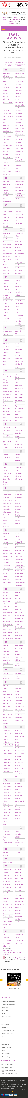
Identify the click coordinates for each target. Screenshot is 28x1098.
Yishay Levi (18, 872)
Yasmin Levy (6, 893)
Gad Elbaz (6, 347)
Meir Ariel (6, 559)
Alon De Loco (7, 131)
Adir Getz (5, 93)
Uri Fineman (6, 855)
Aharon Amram (7, 105)
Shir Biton (18, 759)
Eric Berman (18, 295)
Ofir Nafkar (6, 648)
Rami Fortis (6, 697)
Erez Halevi (18, 292)
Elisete (5, 321)
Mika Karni (6, 579)
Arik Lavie (18, 93)
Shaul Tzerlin (18, 733)
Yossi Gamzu (18, 913)
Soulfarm (17, 798)
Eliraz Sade (6, 318)
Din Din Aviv (18, 244)
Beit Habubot (7, 196)
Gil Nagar (17, 355)
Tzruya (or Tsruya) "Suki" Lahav (19, 842)
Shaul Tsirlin (18, 730)
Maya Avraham (7, 553)
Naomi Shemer (7, 612)
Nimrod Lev (18, 609)
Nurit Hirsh (18, 638)
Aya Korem (18, 165)
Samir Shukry (7, 733)
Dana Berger (6, 239)
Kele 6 (5, 470)
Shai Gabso (6, 756)
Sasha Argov (6, 750)
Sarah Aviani (6, 742)
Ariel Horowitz (19, 82)
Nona (16, 632)
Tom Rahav (18, 834)
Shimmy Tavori (19, 751)
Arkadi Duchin (19, 102)
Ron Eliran (18, 694)
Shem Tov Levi (19, 736)
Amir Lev (5, 163)
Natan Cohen (7, 627)
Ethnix (17, 306)
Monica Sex (18, 562)
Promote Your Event (10, 1070)
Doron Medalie (19, 253)
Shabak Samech (7, 753)
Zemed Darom (19, 934)
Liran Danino (18, 518)
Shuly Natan (18, 786)
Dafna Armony (7, 233)
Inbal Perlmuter (19, 430)
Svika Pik (17, 815)
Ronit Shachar (19, 715)
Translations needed (8, 1036)
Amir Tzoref (6, 165)
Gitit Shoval (18, 364)
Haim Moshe (6, 414)
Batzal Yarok (6, 193)
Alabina (5, 119)
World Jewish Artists (8, 1017)
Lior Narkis (18, 512)
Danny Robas (7, 256)
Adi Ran (5, 90)
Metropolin (6, 568)
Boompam (18, 193)
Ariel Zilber (18, 85)
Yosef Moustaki (19, 904)
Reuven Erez (7, 717)
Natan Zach (6, 635)
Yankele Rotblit (7, 881)
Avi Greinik (18, 111)
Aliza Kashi (6, 128)
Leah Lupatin (7, 503)
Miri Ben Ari (18, 542)
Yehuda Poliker (7, 916)
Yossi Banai (18, 910)
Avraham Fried (19, 151)
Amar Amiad (6, 139)
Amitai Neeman (19, 73)
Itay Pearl (17, 436)
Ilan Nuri (5, 444)
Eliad (4, 315)
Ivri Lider (17, 439)
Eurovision (5, 1027)
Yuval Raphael (19, 922)
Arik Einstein (18, 90)
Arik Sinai (17, 96)
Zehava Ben (6, 946)
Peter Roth (18, 673)
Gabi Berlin (6, 344)
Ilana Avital (6, 447)
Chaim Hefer (6, 209)
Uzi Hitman (18, 852)
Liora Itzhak (18, 515)
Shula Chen (18, 783)
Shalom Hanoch (7, 765)
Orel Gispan (18, 648)
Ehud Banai (6, 298)
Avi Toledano (19, 125)
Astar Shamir (18, 108)
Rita (16, 686)
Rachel (5, 691)
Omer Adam (6, 666)
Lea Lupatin (6, 497)
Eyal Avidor (18, 318)
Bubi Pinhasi (18, 199)
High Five (17, 420)
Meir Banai (6, 562)
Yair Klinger (6, 875)
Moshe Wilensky (20, 582)
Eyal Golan (18, 321)
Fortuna (5, 334)
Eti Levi (17, 309)
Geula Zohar (18, 344)
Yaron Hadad (6, 890)
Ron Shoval (18, 697)
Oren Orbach (18, 651)
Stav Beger (18, 807)
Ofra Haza (6, 657)
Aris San (17, 99)
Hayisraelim (18, 406)
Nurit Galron (18, 635)
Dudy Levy (18, 273)
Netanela (17, 604)
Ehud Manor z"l (7, 301)
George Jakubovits (20, 958)
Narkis (5, 618)
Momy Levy (18, 556)
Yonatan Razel (19, 884)
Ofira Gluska (6, 651)
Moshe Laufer (19, 576)
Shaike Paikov (7, 762)
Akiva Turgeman (8, 116)
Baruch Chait (6, 184)
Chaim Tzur (6, 217)
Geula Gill (5, 364)
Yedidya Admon (7, 896)
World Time (8, 1067)
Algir (4, 122)
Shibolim (17, 745)
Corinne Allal (18, 223)
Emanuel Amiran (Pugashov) (18, 283)
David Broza (6, 270)
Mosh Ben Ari (19, 571)
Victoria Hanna (7, 862)
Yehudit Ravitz (7, 921)
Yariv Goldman (7, 887)
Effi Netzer (6, 289)
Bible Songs (5, 1044)
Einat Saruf (6, 304)
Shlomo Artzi (7, 795)
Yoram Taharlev (19, 898)
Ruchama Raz (19, 720)
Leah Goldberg (7, 500)
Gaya (4, 361)
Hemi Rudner (19, 417)
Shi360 (17, 742)
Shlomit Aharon (7, 792)
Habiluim (5, 382)
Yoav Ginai (18, 875)
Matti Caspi (6, 550)
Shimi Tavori (18, 748)
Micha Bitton (7, 571)
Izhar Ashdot (18, 445)
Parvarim (5, 673)
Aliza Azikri (6, 125)
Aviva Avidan (18, 145)
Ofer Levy (6, 645)
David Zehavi (19, 233)
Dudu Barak (18, 265)
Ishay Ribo (18, 433)
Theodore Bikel (7, 842)
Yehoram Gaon (7, 904)
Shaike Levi (6, 759)
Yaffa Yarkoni (7, 869)
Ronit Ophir (18, 709)
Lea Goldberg (7, 494)
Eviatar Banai (19, 315)
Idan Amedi (6, 427)
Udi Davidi (6, 852)
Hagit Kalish (6, 408)
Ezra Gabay (18, 324)
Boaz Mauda (18, 187)
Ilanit (16, 427)
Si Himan (17, 789)
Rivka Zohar (18, 688)
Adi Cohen (6, 87)
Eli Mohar (5, 312)
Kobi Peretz (18, 479)
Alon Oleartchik (7, 137)
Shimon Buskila (19, 754)
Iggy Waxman (7, 441)
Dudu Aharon (19, 262)
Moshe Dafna (19, 573)
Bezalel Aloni (19, 184)
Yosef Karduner (19, 901)
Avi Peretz (18, 122)
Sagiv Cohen (6, 730)
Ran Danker (6, 706)
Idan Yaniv (6, 439)
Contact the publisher (14, 1092)
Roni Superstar (19, 706)
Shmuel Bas (6, 812)
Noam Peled (18, 630)
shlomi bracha (7, 783)
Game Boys (6, 358)
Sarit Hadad (6, 748)
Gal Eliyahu (6, 349)
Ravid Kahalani (7, 714)
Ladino (4, 1050)
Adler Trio (6, 99)
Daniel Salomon (7, 253)
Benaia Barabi (7, 201)
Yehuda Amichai (7, 907)
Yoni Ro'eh (18, 896)
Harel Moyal (18, 397)
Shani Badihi (6, 771)
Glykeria (17, 367)
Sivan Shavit (18, 792)
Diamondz (18, 241)
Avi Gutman (18, 113)
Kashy (4, 467)
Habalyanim (6, 380)
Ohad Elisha (6, 660)
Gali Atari (5, 355)
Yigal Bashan (18, 869)
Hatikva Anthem (6, 1047)
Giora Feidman (19, 361)
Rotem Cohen (19, 717)
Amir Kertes (6, 160)
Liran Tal (17, 521)
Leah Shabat (6, 509)
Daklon (5, 236)
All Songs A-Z (6, 1024)
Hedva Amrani (19, 408)
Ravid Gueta (6, 712)
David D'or (6, 273)
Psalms (4, 1014)
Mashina (5, 542)
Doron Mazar (19, 250)
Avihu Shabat (19, 134)
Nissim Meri (18, 627)
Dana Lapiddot (7, 247)
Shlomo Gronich (8, 807)
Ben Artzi (5, 199)
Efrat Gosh (6, 295)
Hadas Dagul (6, 397)
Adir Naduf (6, 96)
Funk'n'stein (18, 337)
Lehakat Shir (18, 492)
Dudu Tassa (18, 270)
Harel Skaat (18, 400)
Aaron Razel (6, 73)
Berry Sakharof (19, 181)
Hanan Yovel (18, 385)
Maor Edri (6, 533)
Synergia (17, 818)
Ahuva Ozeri (6, 110)
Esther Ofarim (19, 303)
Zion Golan (18, 937)
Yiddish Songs (6, 1057)
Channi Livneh (7, 226)
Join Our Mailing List (10, 1073)
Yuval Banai (18, 919)
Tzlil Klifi (17, 837)
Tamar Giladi (6, 834)
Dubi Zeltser (18, 256)
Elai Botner (6, 309)
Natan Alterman (7, 624)
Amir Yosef (6, 168)
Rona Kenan (18, 700)
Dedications (5, 1007)
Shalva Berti (6, 768)
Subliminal (18, 809)
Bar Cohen (6, 181)
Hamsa (17, 377)
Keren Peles (6, 479)
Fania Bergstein (7, 331)
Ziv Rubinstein (19, 940)
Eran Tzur (17, 289)
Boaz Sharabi (19, 190)
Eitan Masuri (6, 306)
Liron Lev (17, 523)
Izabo (16, 442)
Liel (16, 500)
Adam (4, 84)
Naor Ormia (6, 615)
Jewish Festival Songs (8, 1030)
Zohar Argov (18, 943)
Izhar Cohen (18, 447)
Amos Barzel (18, 76)
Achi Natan (6, 76)
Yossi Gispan (18, 916)
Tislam (17, 831)
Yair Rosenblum (7, 878)
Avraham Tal (18, 154)
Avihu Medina (19, 131)
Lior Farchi (18, 506)
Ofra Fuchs (6, 654)
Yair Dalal (5, 872)
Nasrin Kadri (6, 621)
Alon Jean (6, 134)
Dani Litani (6, 250)
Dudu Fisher (18, 268)
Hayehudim (18, 403)
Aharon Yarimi (7, 108)
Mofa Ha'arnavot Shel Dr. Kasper (19, 550)
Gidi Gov (17, 352)
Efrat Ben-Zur (7, 292)
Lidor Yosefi (18, 497)
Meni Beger (6, 565)
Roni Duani (18, 703)
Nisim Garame (19, 618)
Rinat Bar (5, 723)
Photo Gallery (8, 1064)
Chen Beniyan (19, 217)
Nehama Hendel (8, 638)
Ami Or (5, 142)
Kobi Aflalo (18, 473)
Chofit (17, 220)
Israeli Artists (6, 1010)
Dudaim (17, 259)
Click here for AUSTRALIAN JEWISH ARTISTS (20, 64)
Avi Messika (18, 116)
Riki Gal (5, 720)
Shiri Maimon (19, 762)
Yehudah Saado (7, 919)
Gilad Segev (18, 358)
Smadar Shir (18, 795)
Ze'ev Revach (7, 943)
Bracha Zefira (19, 196)
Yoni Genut (18, 890)
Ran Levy (5, 709)
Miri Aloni (17, 539)
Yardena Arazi (7, 884)
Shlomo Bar (6, 798)
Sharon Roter (7, 774)
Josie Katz (18, 460)
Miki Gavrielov (7, 582)
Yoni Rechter (18, 893)
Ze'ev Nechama (7, 940)
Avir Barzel (18, 137)
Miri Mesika (18, 545)
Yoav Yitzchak (19, 878)
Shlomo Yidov (7, 809)
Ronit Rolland (19, 712)
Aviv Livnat (18, 142)
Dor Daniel (18, 247)
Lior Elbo (17, 503)
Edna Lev (5, 286)
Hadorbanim (6, 400)
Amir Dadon (6, 148)
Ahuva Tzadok (7, 113)
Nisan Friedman (19, 615)
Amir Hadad (6, 157)
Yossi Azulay (18, 907)
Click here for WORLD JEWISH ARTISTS (8, 64)
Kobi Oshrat (18, 476)
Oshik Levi (18, 660)
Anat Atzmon (19, 79)
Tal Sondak (6, 831)
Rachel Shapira (7, 694)
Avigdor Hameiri (19, 128)
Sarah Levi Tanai (8, 745)
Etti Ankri (17, 312)
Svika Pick (18, 812)
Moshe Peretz (19, 579)
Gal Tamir (5, 352)
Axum (16, 163)
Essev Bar (18, 298)
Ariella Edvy (18, 87)
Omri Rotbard (19, 645)
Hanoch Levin (19, 394)
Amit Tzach (6, 174)
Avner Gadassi (19, 148)
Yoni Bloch (18, 887)
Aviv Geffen (18, 139)
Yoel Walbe (18, 881)
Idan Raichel (6, 436)
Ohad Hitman (7, 663)
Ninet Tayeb (18, 612)
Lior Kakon (18, 509)
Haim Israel (6, 411)
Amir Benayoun (7, 145)
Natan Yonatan (7, 632)
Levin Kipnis (18, 494)
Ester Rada (18, 301)
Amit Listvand (7, 171)
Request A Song (6, 1053)
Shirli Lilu (17, 765)
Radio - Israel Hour (7, 1033)
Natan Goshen (7, 630)
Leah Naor (6, 506)
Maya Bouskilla (7, 556)
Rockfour (17, 691)
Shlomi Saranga (7, 786)
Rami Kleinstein (7, 700)
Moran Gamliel (19, 565)
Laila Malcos (6, 492)
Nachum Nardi (7, 598)
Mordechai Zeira (19, 568)
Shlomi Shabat (7, 789)
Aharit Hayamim (8, 102)
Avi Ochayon (18, 119)
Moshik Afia (18, 585)
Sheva (16, 739)
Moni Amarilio (19, 559)
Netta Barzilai (19, 607)
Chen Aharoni (19, 214)
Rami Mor (6, 703)
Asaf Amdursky (19, 105)
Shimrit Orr (18, 756)
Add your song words (8, 1001)
